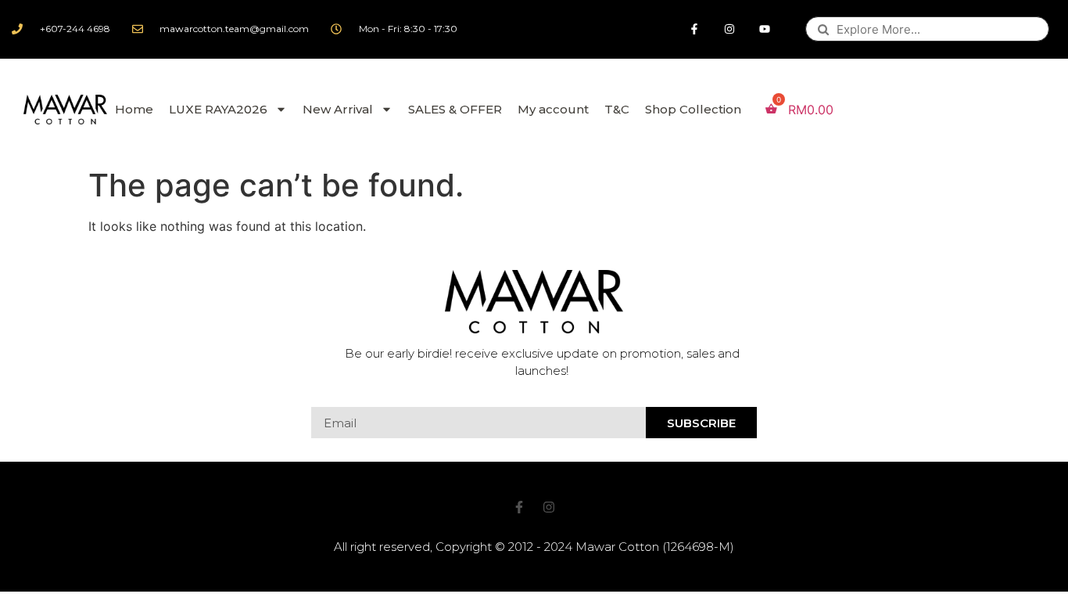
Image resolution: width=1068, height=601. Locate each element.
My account (553, 109)
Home (134, 109)
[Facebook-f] (694, 29)
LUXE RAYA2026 (218, 109)
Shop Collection (693, 109)
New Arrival (338, 109)
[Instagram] (729, 29)
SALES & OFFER (455, 109)
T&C (616, 109)
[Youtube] (765, 29)
